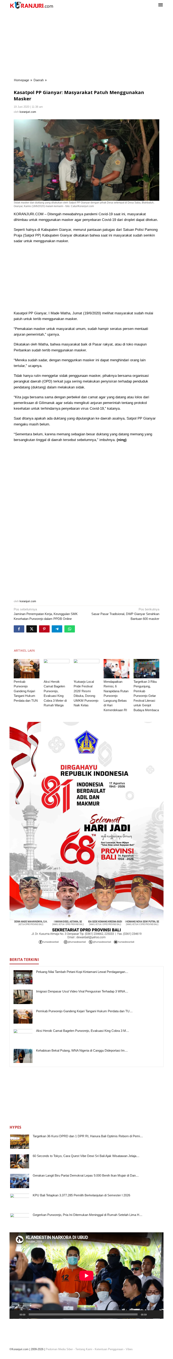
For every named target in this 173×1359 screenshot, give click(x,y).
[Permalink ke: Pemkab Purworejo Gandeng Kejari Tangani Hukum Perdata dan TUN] (26, 668)
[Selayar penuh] (158, 1314)
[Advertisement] (86, 44)
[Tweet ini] (31, 628)
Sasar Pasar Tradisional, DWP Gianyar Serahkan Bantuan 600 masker (125, 613)
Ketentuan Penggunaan (109, 1349)
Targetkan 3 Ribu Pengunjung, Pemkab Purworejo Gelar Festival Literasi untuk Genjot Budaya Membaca (146, 696)
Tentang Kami (83, 1349)
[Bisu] (151, 1314)
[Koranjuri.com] (31, 5)
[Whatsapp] (69, 628)
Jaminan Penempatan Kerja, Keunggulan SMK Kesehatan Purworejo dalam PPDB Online (46, 613)
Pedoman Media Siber (59, 1349)
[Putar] (15, 1314)
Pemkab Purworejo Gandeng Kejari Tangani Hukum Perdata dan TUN (26, 691)
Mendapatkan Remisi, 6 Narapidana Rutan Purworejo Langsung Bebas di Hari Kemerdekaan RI (116, 696)
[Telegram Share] (57, 628)
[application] (86, 1275)
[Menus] (161, 5)
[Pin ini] (44, 628)
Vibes (129, 1349)
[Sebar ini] (19, 628)
